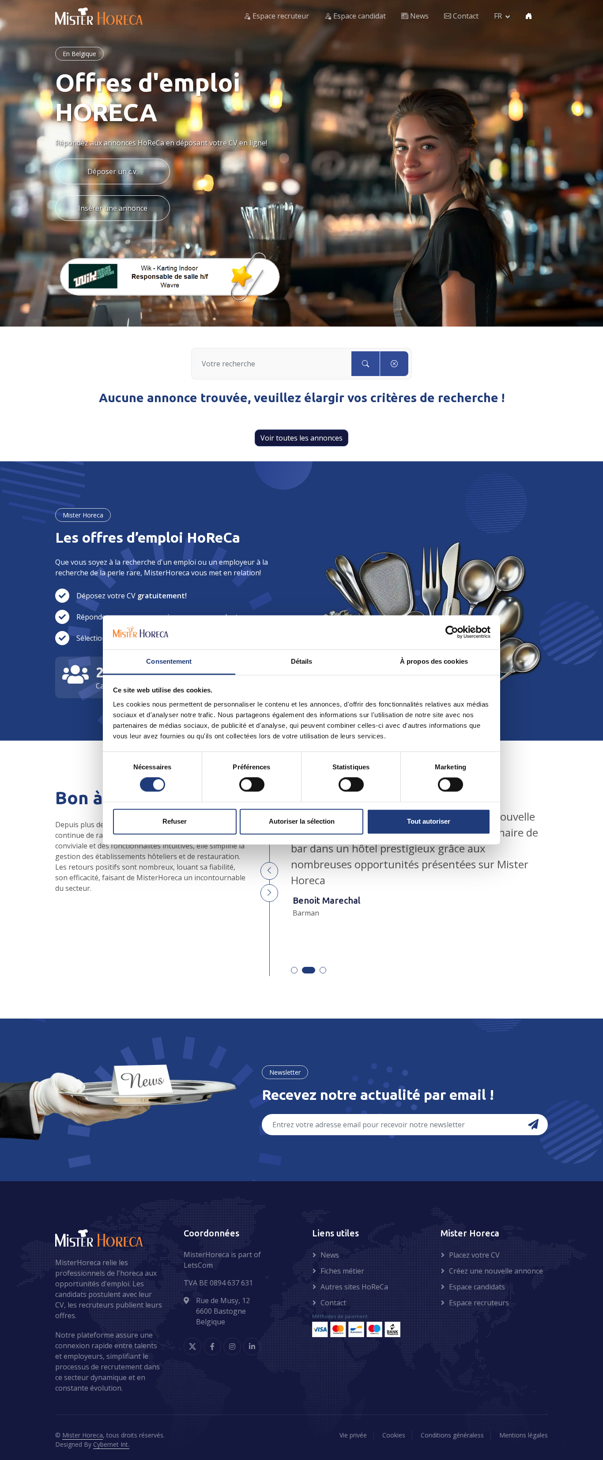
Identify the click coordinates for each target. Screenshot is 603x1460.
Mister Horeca (82, 1435)
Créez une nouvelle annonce (496, 1271)
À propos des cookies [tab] (434, 661)
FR (498, 16)
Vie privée (353, 1435)
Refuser (174, 821)
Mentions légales (523, 1435)
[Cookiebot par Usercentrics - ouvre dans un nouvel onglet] (451, 632)
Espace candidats (477, 1287)
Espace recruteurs (479, 1303)
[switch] (251, 785)
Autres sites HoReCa (354, 1287)
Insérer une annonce (112, 208)
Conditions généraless (452, 1435)
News (418, 16)
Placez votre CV (474, 1255)
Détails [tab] (302, 661)
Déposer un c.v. (112, 171)
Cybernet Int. (111, 1444)
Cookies (393, 1435)
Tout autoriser (428, 821)
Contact (465, 16)
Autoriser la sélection (302, 821)
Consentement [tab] (169, 661)
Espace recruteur (280, 16)
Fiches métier (342, 1271)
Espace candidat (359, 16)
